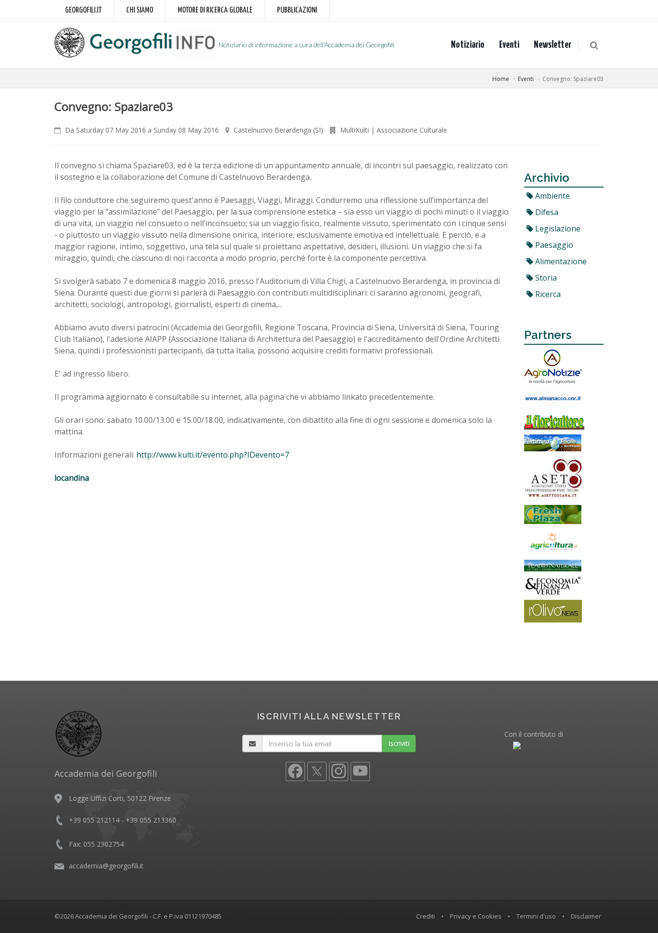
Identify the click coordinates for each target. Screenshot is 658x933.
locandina (71, 478)
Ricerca (547, 294)
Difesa (545, 212)
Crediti (425, 916)
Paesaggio (553, 245)
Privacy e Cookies (475, 916)
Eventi (509, 45)
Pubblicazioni (297, 10)
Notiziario (468, 45)
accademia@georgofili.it (106, 865)
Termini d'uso (536, 916)
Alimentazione (560, 261)
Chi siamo (139, 10)
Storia (545, 277)
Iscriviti (398, 743)
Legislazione (556, 228)
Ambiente (551, 195)
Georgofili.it (83, 10)
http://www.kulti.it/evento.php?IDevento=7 (212, 454)
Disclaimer (586, 916)
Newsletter (552, 45)
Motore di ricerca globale (215, 10)
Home (500, 79)
